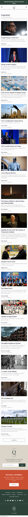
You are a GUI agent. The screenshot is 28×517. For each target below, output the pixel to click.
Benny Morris (4, 100)
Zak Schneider (4, 209)
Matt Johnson (4, 152)
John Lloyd (3, 43)
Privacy (14, 494)
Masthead (8, 492)
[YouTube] (20, 500)
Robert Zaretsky (5, 434)
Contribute (20, 492)
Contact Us (20, 494)
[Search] (1, 7)
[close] (26, 2)
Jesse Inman (4, 405)
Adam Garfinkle (4, 296)
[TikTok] (17, 500)
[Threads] (15, 500)
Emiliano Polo (4, 267)
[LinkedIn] (10, 500)
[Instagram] (22, 500)
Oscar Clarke (4, 125)
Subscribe (13, 484)
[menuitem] (8, 492)
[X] (5, 500)
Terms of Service (6, 494)
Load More (14, 440)
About (13, 492)
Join (22, 465)
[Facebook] (8, 500)
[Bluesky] (13, 500)
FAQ (25, 494)
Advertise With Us (14, 496)
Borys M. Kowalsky (5, 350)
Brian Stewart (4, 180)
